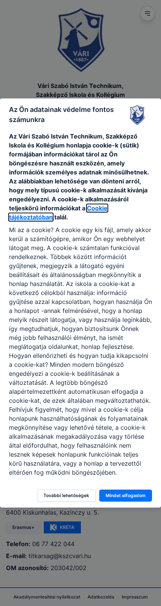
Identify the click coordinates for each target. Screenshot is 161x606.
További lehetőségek (66, 495)
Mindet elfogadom (126, 495)
